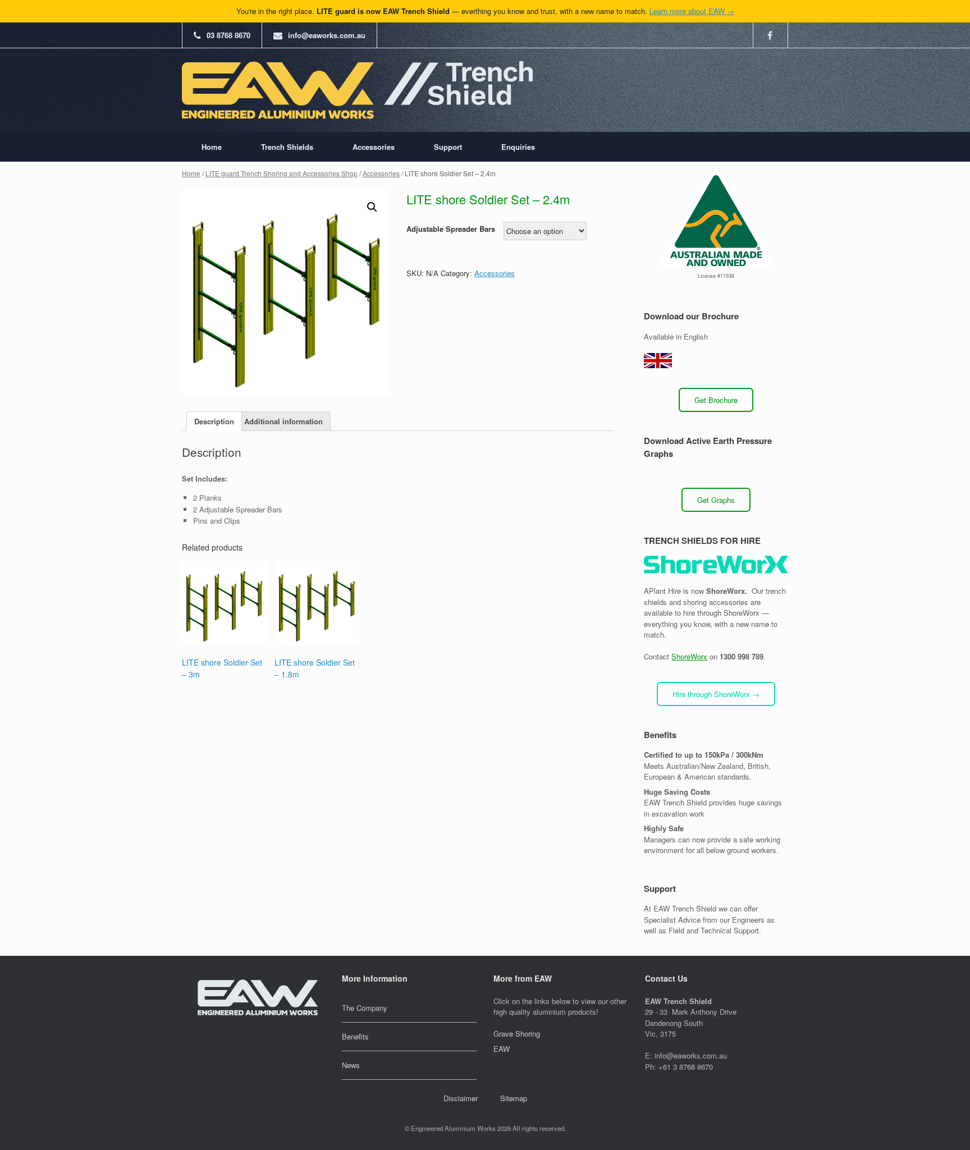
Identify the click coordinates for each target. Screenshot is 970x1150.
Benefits (355, 1036)
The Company (364, 1007)
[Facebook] (775, 35)
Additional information (283, 421)
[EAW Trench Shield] (357, 90)
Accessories (374, 146)
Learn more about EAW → (691, 11)
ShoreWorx (689, 656)
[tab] (214, 421)
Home (212, 146)
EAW (501, 1048)
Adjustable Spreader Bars (450, 228)
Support (448, 146)
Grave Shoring (516, 1033)
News (351, 1065)
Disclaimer (460, 1098)
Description (214, 421)
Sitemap (513, 1098)
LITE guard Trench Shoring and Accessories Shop (281, 173)
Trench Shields (287, 146)
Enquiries (518, 146)
